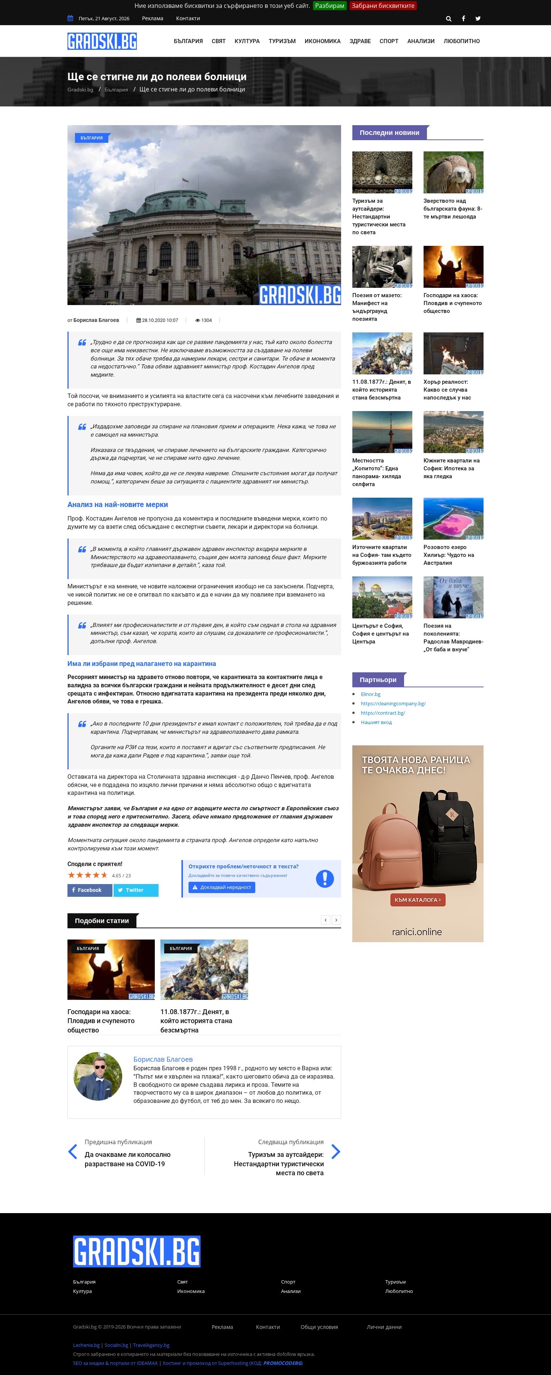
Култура (247, 41)
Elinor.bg (370, 694)
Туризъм (282, 41)
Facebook (89, 890)
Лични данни (384, 1326)
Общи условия (319, 1326)
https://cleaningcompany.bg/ (393, 703)
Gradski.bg (80, 90)
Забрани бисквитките (383, 5)
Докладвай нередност (225, 887)
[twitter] (478, 18)
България (188, 41)
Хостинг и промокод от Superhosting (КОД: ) (233, 1363)
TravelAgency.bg (151, 1345)
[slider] (88, 874)
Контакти (188, 18)
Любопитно (462, 41)
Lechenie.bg (86, 1345)
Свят (219, 41)
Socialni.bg (116, 1345)
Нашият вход (376, 722)
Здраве (360, 41)
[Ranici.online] (418, 843)
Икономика (323, 41)
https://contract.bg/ (383, 712)
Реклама (152, 18)
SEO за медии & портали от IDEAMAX (115, 1363)
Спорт (389, 41)
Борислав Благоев (96, 320)
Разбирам (329, 5)
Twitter (134, 890)
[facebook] (463, 18)
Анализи (421, 41)
